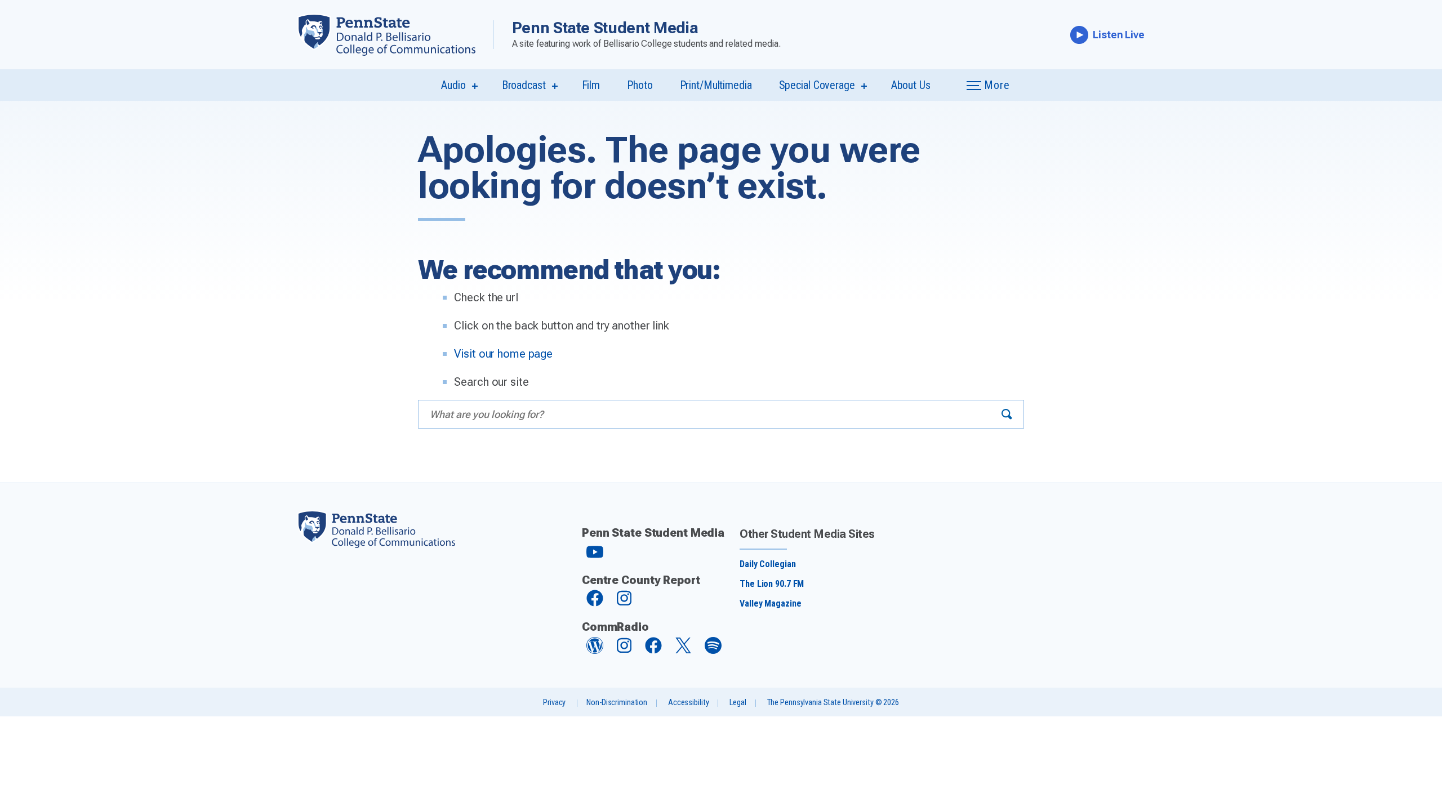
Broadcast (524, 85)
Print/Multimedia (716, 85)
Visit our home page (503, 353)
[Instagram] (624, 603)
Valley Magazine (770, 603)
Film (591, 85)
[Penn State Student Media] (395, 35)
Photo (639, 85)
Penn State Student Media (605, 28)
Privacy (554, 702)
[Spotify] (713, 650)
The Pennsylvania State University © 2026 (833, 702)
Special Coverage (817, 85)
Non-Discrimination (616, 702)
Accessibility (688, 702)
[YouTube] (594, 556)
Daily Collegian (767, 564)
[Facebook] (594, 603)
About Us (911, 85)
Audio (453, 85)
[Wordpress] (594, 650)
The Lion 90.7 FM (772, 583)
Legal (737, 702)
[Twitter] (683, 650)
